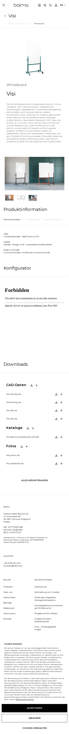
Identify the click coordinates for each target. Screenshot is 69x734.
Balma (21, 5)
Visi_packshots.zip (15, 463)
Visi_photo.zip (13, 455)
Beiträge (8, 602)
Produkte (8, 586)
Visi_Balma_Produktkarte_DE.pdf (22, 437)
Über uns (8, 592)
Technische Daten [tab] (12, 219)
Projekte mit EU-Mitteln (46, 613)
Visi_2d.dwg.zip (13, 394)
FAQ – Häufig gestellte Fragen (45, 628)
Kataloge (14, 428)
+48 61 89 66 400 (12, 563)
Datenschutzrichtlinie (25, 699)
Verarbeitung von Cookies (46, 592)
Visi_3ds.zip (11, 410)
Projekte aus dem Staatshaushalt (42, 620)
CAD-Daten (16, 385)
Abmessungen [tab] (32, 219)
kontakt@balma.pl (13, 565)
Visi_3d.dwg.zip (13, 402)
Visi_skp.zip (11, 418)
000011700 (15, 532)
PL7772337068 (15, 527)
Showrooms (9, 613)
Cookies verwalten (34, 728)
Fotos (11, 446)
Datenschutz (40, 586)
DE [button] (61, 5)
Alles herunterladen (34, 480)
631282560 (17, 529)
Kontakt (7, 618)
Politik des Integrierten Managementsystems (45, 598)
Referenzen (9, 608)
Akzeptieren (34, 708)
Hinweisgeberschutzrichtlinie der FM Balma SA (47, 606)
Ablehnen (35, 718)
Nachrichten (9, 597)
